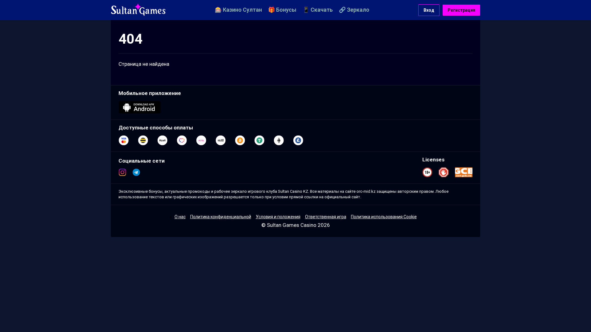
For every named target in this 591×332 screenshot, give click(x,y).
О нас (180, 216)
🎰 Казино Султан (238, 9)
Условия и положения (278, 216)
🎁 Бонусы (282, 9)
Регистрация (461, 10)
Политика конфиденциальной (220, 216)
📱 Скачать (318, 9)
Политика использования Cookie (384, 216)
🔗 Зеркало (354, 9)
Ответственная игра (325, 216)
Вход (429, 10)
